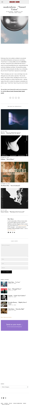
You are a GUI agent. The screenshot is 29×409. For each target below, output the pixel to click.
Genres (24, 403)
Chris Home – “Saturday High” (16, 309)
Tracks (19, 12)
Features (6, 403)
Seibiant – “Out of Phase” (7, 159)
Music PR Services (5, 404)
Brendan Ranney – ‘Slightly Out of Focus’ (17, 303)
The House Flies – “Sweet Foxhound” (10, 185)
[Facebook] (10, 98)
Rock (16, 12)
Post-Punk (11, 12)
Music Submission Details (6, 317)
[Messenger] (13, 98)
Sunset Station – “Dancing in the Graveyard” (12, 212)
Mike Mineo (10, 11)
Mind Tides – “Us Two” (14, 282)
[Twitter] (16, 98)
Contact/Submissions (17, 403)
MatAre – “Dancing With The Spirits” (11, 133)
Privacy (10, 403)
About (2, 403)
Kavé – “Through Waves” (14, 289)
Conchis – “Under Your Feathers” (17, 295)
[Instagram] (12, 232)
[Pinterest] (19, 98)
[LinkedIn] (14, 232)
